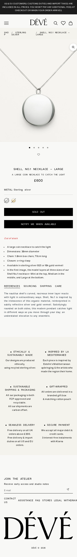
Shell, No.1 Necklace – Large (53, 33)
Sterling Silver (18, 33)
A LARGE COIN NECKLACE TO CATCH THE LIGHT (38, 175)
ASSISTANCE (25, 500)
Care (58, 286)
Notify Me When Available (38, 224)
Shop (6, 33)
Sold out (38, 211)
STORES (47, 500)
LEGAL (58, 500)
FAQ (37, 500)
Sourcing (30, 286)
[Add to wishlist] (38, 154)
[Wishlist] (63, 23)
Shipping (46, 286)
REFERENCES (12, 286)
